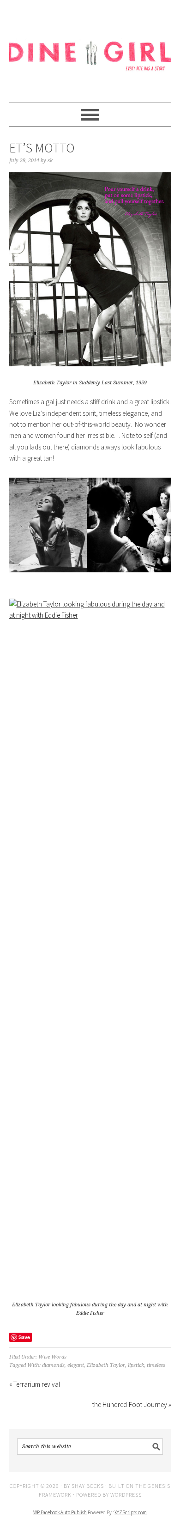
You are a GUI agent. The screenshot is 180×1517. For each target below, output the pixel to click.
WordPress (126, 1494)
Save (24, 1337)
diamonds (53, 1365)
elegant (75, 1365)
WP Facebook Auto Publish (60, 1512)
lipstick (136, 1365)
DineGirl (90, 47)
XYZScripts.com (130, 1512)
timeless (156, 1365)
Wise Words (52, 1357)
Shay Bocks (88, 1485)
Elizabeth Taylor (106, 1365)
